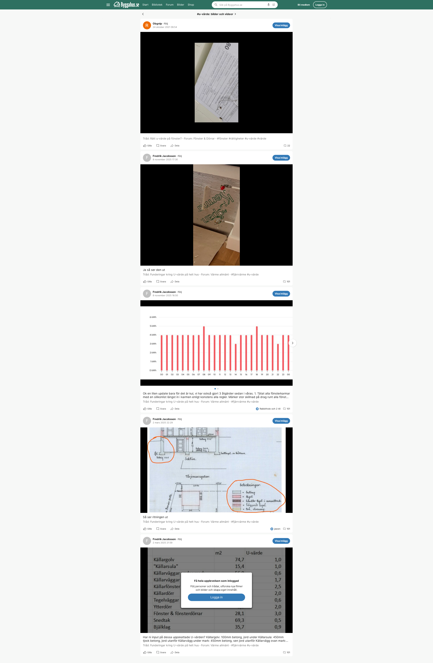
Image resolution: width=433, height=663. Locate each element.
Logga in (216, 597)
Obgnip (157, 23)
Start (145, 4)
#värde (261, 138)
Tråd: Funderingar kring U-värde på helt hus (171, 274)
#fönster (222, 138)
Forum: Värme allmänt (215, 274)
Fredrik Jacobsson (164, 156)
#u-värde (250, 138)
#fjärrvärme (238, 274)
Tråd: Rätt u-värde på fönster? (162, 138)
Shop (191, 4)
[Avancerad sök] (273, 4)
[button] (293, 343)
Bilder (180, 4)
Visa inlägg (281, 25)
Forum (170, 4)
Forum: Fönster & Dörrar (199, 138)
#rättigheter (236, 138)
